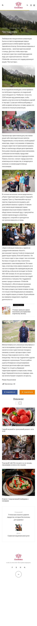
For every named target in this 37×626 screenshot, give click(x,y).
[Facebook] (12, 567)
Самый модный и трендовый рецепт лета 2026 (18, 430)
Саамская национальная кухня (18, 535)
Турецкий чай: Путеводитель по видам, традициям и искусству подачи (17, 464)
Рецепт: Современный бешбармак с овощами (15, 500)
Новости (5, 28)
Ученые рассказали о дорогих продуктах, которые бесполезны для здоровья (18, 516)
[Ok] (16, 567)
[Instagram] (20, 567)
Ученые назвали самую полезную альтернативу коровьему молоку (21, 311)
